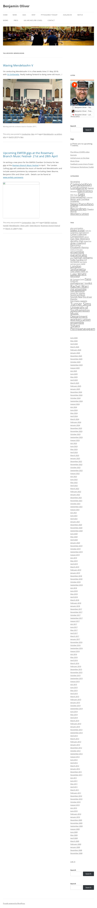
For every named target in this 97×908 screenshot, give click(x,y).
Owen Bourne (35, 225)
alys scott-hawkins (76, 228)
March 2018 (74, 600)
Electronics (85, 191)
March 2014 (74, 720)
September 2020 (76, 531)
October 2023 (75, 434)
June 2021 (74, 516)
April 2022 (74, 485)
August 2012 (75, 757)
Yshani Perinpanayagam (82, 327)
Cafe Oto (88, 231)
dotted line (87, 241)
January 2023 (75, 458)
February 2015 (75, 699)
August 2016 (75, 651)
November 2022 (76, 464)
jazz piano (83, 262)
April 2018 (74, 597)
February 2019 (75, 570)
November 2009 (76, 823)
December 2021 (76, 497)
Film (72, 195)
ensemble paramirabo (78, 253)
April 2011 (74, 787)
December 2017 (76, 609)
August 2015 (75, 681)
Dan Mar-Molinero (80, 238)
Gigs (24, 15)
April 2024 (74, 416)
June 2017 (74, 627)
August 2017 (75, 621)
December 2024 (76, 392)
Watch (80, 15)
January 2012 (75, 769)
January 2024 (75, 425)
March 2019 (74, 567)
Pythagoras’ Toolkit (49, 15)
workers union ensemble (80, 321)
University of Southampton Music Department (80, 311)
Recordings (78, 209)
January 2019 (75, 573)
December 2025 (76, 356)
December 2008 (76, 850)
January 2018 (75, 606)
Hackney (53, 222)
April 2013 (74, 736)
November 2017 (76, 612)
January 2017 (75, 639)
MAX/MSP (75, 276)
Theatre (90, 209)
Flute (75, 195)
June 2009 (74, 832)
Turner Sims (80, 303)
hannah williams (83, 257)
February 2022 (75, 491)
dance (86, 237)
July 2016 (73, 654)
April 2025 (74, 380)
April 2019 (74, 564)
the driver (87, 297)
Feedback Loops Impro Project (81, 164)
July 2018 (73, 588)
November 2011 (76, 775)
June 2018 (74, 591)
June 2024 (74, 410)
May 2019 (74, 561)
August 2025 (75, 368)
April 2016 (74, 660)
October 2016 (75, 645)
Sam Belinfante (77, 291)
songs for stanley (77, 293)
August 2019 (75, 555)
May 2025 (74, 377)
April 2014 (74, 717)
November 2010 (76, 799)
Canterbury (74, 232)
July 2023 (73, 443)
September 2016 (76, 648)
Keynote (73, 155)
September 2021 (76, 506)
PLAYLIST (74, 206)
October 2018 (75, 582)
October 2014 (75, 705)
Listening (89, 197)
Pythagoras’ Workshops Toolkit (82, 167)
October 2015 (75, 675)
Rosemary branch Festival (50, 225)
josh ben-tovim (75, 264)
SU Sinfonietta (13, 74)
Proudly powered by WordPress (14, 903)
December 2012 (76, 748)
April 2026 (74, 344)
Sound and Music (77, 295)
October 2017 (75, 615)
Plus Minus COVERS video (80, 152)
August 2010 (75, 805)
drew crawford (78, 243)
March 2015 (74, 696)
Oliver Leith (24, 225)
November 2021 (76, 500)
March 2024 (74, 419)
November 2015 (76, 672)
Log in (72, 861)
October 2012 (75, 751)
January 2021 (75, 522)
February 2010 (75, 814)
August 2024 (75, 404)
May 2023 (74, 449)
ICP (85, 260)
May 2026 (74, 341)
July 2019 (73, 558)
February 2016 (75, 666)
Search (73, 126)
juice (83, 263)
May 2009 (74, 835)
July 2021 (73, 513)
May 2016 (74, 657)
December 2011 (76, 772)
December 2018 (76, 576)
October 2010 (75, 802)
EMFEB (47, 222)
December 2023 (76, 428)
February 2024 (75, 422)
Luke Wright (78, 274)
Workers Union (79, 214)
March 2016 (74, 663)
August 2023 (75, 440)
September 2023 (76, 437)
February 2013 (75, 742)
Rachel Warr (79, 286)
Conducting (26, 134)
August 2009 (75, 829)
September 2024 (76, 401)
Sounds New (76, 297)
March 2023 (74, 455)
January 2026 (75, 353)
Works (5, 20)
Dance (91, 188)
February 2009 (75, 844)
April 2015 (74, 693)
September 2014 (76, 708)
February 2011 (75, 793)
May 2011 (74, 784)
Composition (26, 222)
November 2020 (76, 528)
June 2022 (74, 479)
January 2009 (75, 847)
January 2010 (75, 817)
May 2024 (74, 413)
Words (73, 211)
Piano (88, 279)
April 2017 (74, 633)
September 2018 (76, 585)
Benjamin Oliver (16, 6)
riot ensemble (78, 289)
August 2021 (75, 510)
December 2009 (76, 820)
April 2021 (74, 519)
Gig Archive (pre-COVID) (33, 20)
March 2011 (74, 790)
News (15, 15)
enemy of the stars (76, 250)
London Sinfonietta (78, 267)
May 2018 (74, 594)
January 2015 (75, 702)
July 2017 (73, 624)
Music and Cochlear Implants (79, 200)
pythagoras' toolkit (81, 283)
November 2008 (76, 853)
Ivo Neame (74, 262)
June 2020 (74, 534)
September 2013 (76, 733)
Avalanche (67, 15)
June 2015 (74, 687)
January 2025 (75, 389)
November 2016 (76, 642)
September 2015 (76, 678)
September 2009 (76, 826)
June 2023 (74, 446)
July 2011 (73, 778)
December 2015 (76, 669)
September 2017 (76, 618)
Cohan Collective (78, 234)
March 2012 (74, 766)
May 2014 (74, 714)
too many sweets (78, 301)
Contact (51, 20)
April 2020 (74, 540)
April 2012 (74, 763)
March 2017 (74, 636)
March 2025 (74, 383)
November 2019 (76, 546)
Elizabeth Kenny (79, 247)
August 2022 (75, 473)
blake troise (77, 230)
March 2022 (74, 488)
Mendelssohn (48, 134)
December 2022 (76, 461)
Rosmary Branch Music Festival (25, 165)
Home (5, 15)
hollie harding (77, 259)
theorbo (73, 299)
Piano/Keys (86, 204)
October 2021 (75, 503)
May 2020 (74, 537)
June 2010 (74, 811)
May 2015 (74, 690)
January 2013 (75, 745)
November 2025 (76, 359)
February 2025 (75, 386)
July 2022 (73, 476)
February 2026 (75, 350)
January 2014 (75, 727)
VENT (33, 15)
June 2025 (74, 374)
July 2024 (73, 407)
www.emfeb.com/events (13, 177)
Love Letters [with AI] (79, 272)
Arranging (75, 181)
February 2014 (75, 724)
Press (16, 20)
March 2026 (74, 347)
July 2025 (73, 371)
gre (71, 258)
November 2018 (76, 579)
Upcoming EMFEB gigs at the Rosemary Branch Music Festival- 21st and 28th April (30, 154)
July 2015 (73, 684)
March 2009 (74, 841)
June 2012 (74, 760)
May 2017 (74, 630)
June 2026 (74, 338)
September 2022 (76, 470)
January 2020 (75, 543)
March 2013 (74, 739)
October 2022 (75, 467)
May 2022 (74, 482)
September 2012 (76, 754)
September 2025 (76, 365)
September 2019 (76, 552)
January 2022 (75, 494)
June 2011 (74, 781)
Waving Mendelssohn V (18, 65)
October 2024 (75, 398)
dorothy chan (76, 240)
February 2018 (75, 603)
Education (73, 191)
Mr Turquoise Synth (77, 279)
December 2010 (76, 796)
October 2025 (75, 362)
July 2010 (73, 808)
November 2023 (76, 431)
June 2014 (74, 711)
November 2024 (76, 395)
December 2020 (76, 525)
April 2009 (74, 838)
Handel (5, 225)
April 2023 (74, 452)
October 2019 (75, 549)
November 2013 (76, 730)
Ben (21, 137)
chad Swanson (84, 232)
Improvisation (78, 197)
